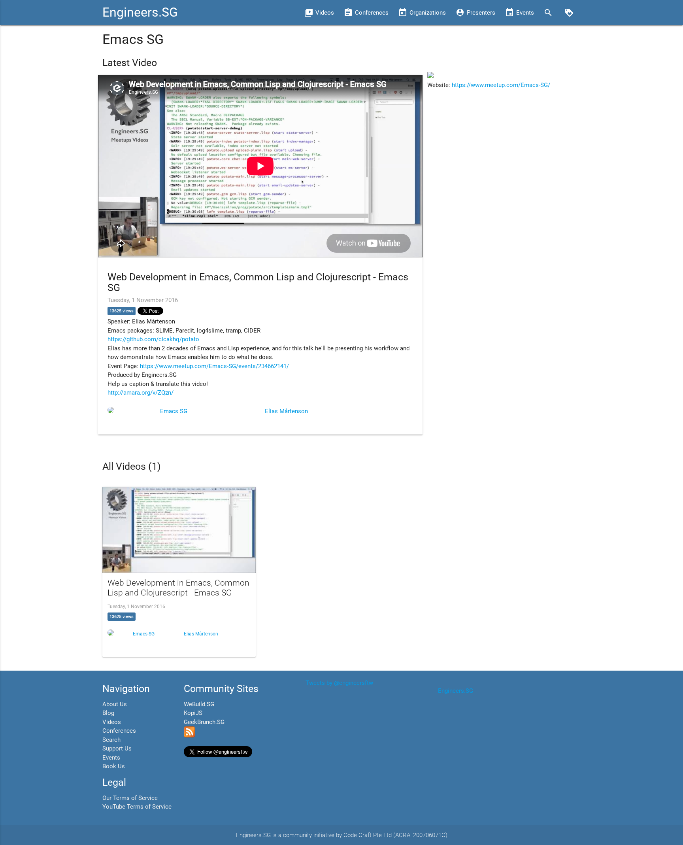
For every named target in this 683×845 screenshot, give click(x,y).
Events (111, 757)
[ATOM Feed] (189, 735)
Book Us (113, 766)
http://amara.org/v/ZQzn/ (141, 392)
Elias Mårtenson (286, 411)
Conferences (119, 730)
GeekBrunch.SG (204, 722)
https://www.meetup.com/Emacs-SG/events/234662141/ (214, 366)
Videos (111, 722)
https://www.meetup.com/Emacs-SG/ (501, 85)
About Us (114, 704)
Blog (108, 712)
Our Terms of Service (130, 798)
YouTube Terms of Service (137, 806)
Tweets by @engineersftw (339, 682)
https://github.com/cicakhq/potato (153, 339)
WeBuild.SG (199, 704)
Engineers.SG (140, 12)
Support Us (117, 748)
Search (111, 739)
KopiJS (193, 712)
